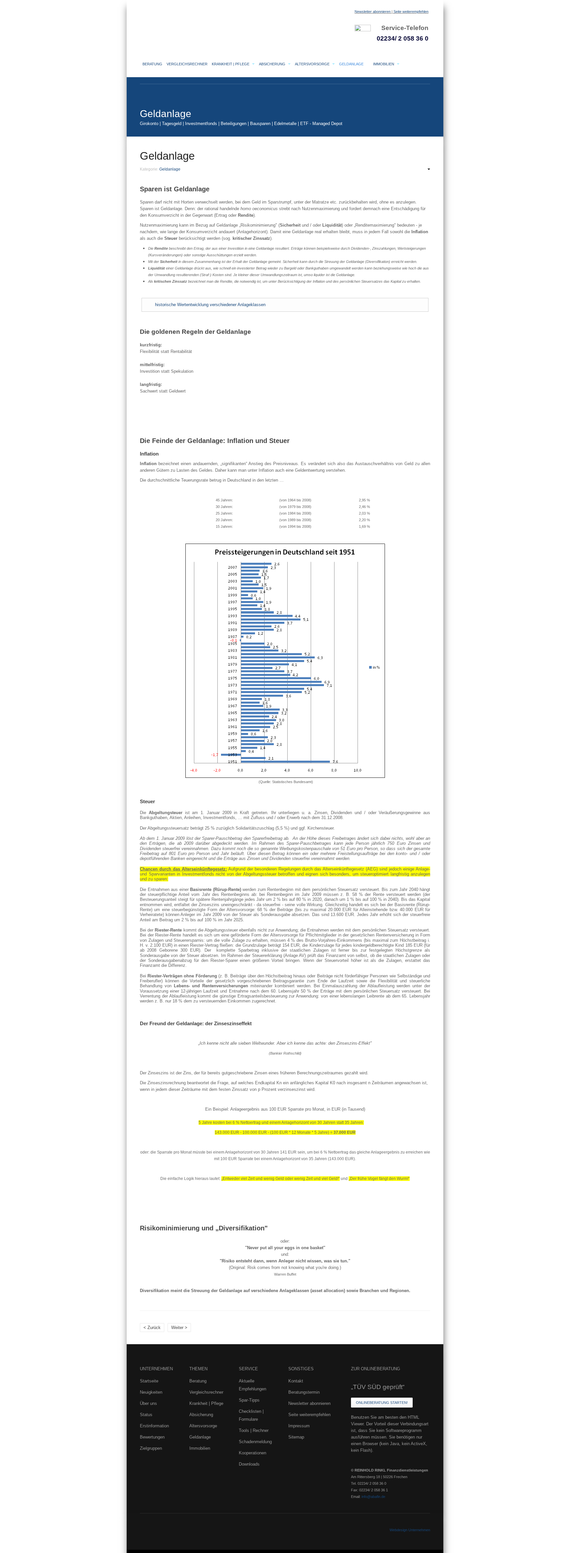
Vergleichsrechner (187, 64)
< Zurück (152, 1327)
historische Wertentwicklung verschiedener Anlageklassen (210, 304)
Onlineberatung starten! (382, 1403)
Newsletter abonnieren (373, 12)
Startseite (149, 1381)
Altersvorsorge (313, 64)
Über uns (148, 1403)
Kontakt (295, 1381)
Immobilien (384, 64)
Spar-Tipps (249, 1400)
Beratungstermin (304, 1392)
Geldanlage (351, 64)
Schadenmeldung (255, 1441)
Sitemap (296, 1437)
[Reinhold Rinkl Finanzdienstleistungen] (206, 22)
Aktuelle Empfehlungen (252, 1385)
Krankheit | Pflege (231, 64)
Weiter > (179, 1327)
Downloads (249, 1464)
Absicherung (272, 64)
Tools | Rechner (254, 1430)
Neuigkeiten (151, 1392)
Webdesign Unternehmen (410, 1530)
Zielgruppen (151, 1448)
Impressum (299, 1425)
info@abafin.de (373, 1497)
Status (146, 1414)
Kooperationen (252, 1452)
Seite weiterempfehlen (411, 12)
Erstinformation (154, 1425)
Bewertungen (152, 1437)
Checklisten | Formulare (251, 1415)
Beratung (152, 64)
